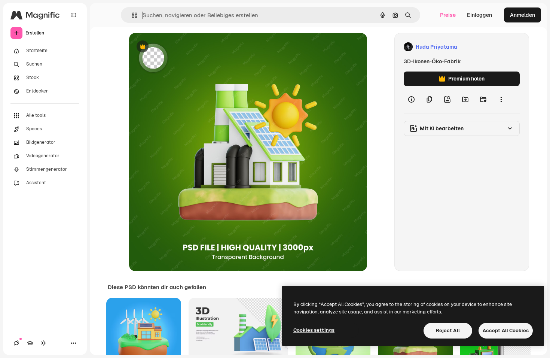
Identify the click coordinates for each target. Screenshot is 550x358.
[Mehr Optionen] (501, 99)
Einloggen (479, 15)
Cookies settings (313, 330)
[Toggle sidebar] (73, 15)
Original (176, 47)
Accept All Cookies (506, 330)
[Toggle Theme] (43, 343)
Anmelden (522, 15)
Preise (448, 15)
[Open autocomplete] (131, 15)
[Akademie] (30, 343)
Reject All (448, 330)
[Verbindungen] (16, 343)
